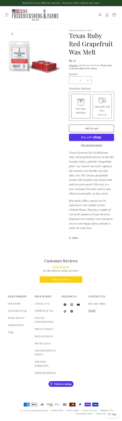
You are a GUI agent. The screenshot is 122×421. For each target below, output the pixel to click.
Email (92, 310)
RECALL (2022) (43, 343)
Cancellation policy (84, 413)
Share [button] (75, 237)
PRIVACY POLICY (44, 328)
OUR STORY (14, 303)
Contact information (105, 413)
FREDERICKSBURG (45, 372)
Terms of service (89, 410)
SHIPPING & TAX (44, 310)
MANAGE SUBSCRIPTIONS (44, 319)
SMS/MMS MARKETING (42, 363)
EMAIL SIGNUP (16, 317)
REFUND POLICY (44, 336)
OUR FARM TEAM (17, 310)
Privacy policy (73, 410)
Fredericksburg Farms (38, 410)
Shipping (73, 65)
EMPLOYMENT (16, 325)
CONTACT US (42, 303)
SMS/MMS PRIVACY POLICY (45, 352)
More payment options (91, 145)
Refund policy (57, 410)
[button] (6, 14)
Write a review (61, 279)
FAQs (10, 332)
